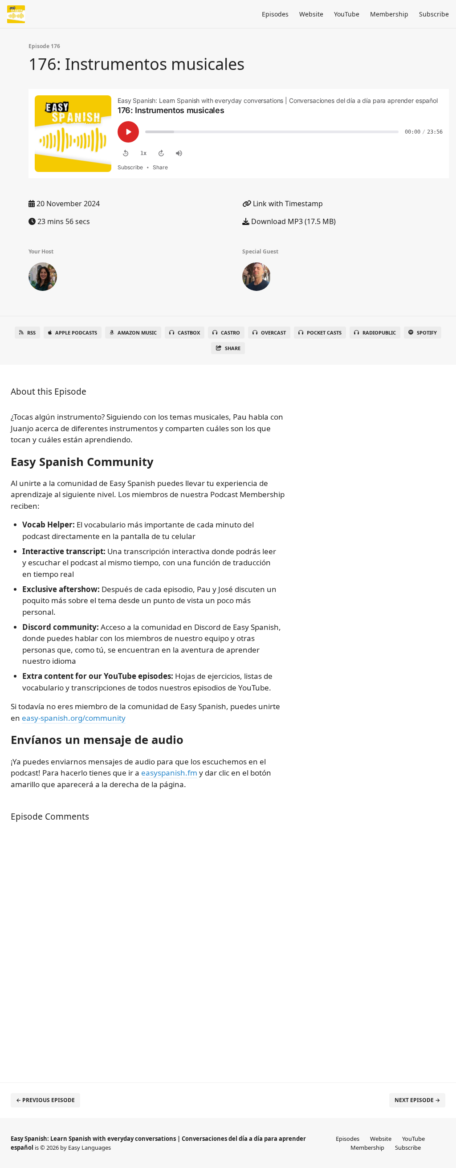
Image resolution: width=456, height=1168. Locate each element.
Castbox (189, 332)
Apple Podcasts (76, 332)
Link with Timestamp (287, 203)
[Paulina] (42, 278)
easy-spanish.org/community (74, 718)
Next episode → (417, 1100)
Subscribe (434, 14)
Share (232, 348)
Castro (230, 332)
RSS (31, 332)
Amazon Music (137, 332)
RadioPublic (379, 332)
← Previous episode (45, 1100)
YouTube (346, 14)
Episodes (275, 14)
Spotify (427, 332)
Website (311, 14)
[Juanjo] (256, 278)
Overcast (273, 332)
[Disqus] (150, 947)
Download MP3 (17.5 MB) (292, 221)
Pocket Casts (324, 332)
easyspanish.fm (169, 773)
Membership (389, 14)
